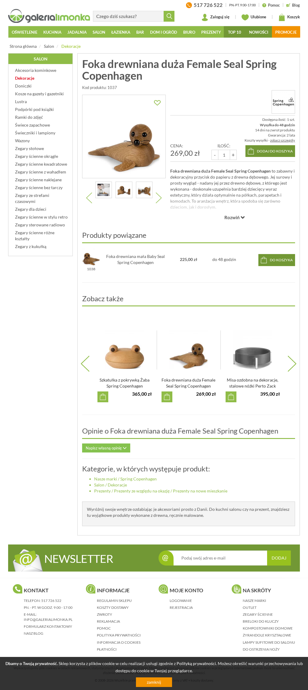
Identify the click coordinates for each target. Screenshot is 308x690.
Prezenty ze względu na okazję (142, 490)
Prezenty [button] (211, 32)
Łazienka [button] (120, 32)
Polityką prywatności (196, 663)
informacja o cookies (118, 642)
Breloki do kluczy (261, 621)
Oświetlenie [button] (24, 32)
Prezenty (102, 490)
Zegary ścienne (258, 614)
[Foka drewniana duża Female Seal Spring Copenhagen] (124, 136)
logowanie (181, 600)
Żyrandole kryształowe (267, 635)
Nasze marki (105, 478)
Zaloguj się (219, 16)
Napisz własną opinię (104, 448)
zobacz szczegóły (282, 140)
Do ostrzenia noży (261, 649)
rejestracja (181, 607)
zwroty (104, 614)
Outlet (250, 607)
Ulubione (258, 16)
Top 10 (234, 32)
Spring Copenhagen (138, 478)
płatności (107, 649)
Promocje (286, 32)
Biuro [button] (189, 32)
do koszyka (281, 260)
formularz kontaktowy (48, 626)
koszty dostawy (113, 607)
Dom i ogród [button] (163, 32)
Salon (49, 46)
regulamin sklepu (114, 600)
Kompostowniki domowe (268, 628)
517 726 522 (51, 600)
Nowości (258, 32)
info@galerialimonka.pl (48, 619)
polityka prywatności (119, 635)
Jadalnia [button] (77, 32)
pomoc (104, 628)
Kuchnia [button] (52, 32)
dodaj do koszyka (275, 151)
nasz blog (33, 633)
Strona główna (23, 46)
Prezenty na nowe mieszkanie (200, 490)
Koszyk (293, 16)
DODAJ (279, 557)
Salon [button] (99, 32)
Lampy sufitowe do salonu (269, 642)
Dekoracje (71, 46)
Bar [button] (140, 32)
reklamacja (108, 621)
